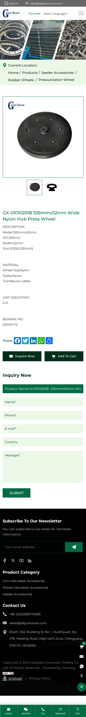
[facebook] (4, 560)
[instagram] (21, 560)
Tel (43, 713)
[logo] (11, 13)
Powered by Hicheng (59, 668)
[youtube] (30, 560)
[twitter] (13, 560)
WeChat (25, 713)
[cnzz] (8, 673)
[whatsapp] (81, 666)
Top (77, 713)
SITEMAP (15, 678)
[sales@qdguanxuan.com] (81, 656)
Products (30, 72)
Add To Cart (66, 356)
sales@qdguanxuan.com (46, 3)
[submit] (74, 547)
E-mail (8, 713)
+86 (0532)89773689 (25, 614)
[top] (81, 676)
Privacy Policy (40, 678)
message (60, 713)
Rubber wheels (21, 80)
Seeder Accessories (57, 72)
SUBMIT (16, 492)
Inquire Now (24, 356)
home (13, 72)
